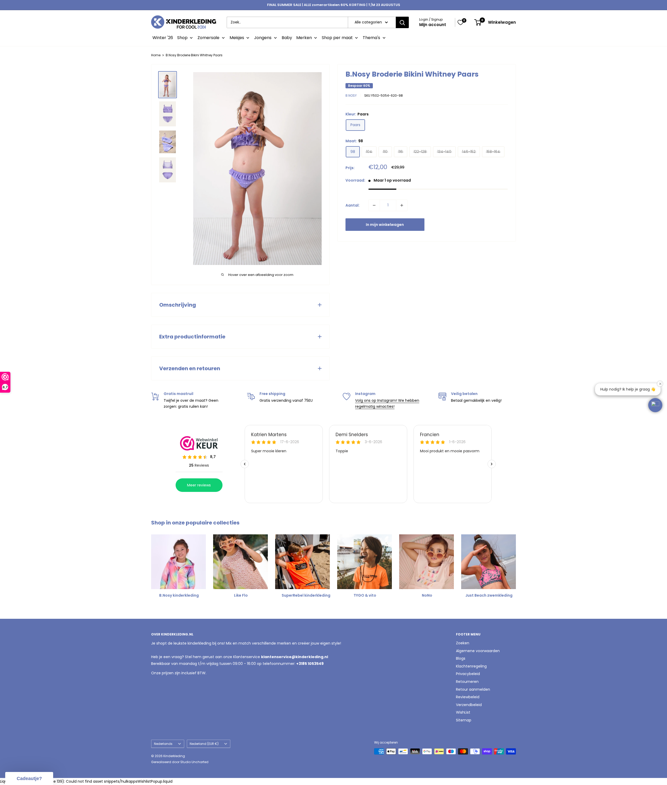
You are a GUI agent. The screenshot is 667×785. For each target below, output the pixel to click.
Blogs (460, 658)
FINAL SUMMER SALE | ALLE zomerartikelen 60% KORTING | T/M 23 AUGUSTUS (333, 4)
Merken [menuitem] (304, 38)
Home (155, 55)
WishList (463, 712)
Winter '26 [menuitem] (162, 38)
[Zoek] (402, 22)
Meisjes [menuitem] (237, 38)
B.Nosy (351, 95)
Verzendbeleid (469, 704)
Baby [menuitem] (287, 38)
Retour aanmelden (473, 689)
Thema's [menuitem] (371, 38)
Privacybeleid (468, 673)
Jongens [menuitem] (262, 38)
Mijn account (432, 24)
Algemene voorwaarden (478, 650)
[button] (655, 405)
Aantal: (352, 205)
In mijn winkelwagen (385, 224)
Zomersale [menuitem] (208, 38)
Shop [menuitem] (182, 38)
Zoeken (462, 643)
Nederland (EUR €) (204, 744)
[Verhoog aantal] (401, 205)
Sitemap (463, 720)
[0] (460, 22)
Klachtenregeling (471, 666)
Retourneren (467, 681)
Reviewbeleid (467, 697)
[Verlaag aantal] (374, 205)
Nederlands (163, 744)
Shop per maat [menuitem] (337, 38)
